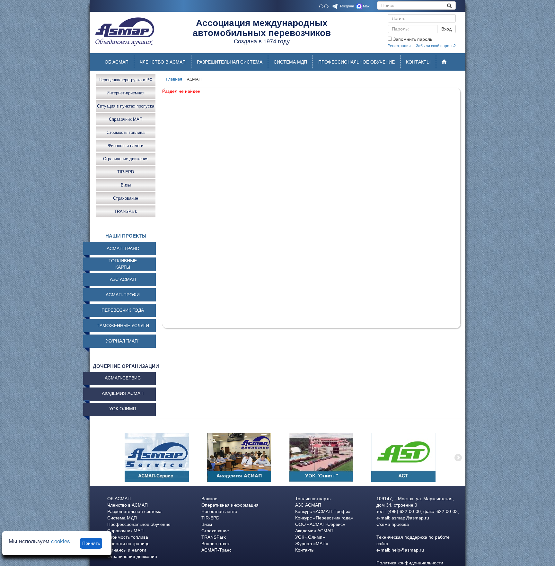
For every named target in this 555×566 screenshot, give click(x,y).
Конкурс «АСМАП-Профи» (323, 511)
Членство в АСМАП (127, 505)
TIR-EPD (125, 171)
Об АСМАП (119, 498)
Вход (446, 28)
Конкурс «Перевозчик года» (324, 517)
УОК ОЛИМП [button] (122, 408)
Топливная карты (313, 498)
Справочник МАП (125, 119)
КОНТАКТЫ (418, 62)
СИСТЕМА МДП (290, 62)
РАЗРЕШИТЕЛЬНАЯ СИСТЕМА (229, 62)
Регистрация (399, 46)
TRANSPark (125, 211)
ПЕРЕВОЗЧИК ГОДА (122, 310)
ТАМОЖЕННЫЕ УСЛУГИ (123, 325)
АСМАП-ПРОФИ (123, 294)
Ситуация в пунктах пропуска (125, 105)
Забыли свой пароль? (436, 46)
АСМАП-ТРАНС (123, 248)
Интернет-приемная (126, 92)
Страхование (125, 198)
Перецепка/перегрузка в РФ (126, 79)
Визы (126, 184)
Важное (209, 498)
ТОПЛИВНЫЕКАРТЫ (123, 264)
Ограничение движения (125, 158)
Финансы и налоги (125, 145)
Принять (91, 543)
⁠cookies (60, 541)
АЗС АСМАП (123, 279)
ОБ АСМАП (116, 62)
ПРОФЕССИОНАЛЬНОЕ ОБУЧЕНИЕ (356, 62)
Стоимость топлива (126, 132)
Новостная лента (219, 511)
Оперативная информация (230, 505)
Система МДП (122, 517)
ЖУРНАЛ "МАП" (122, 341)
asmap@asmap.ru (410, 517)
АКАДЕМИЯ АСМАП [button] (123, 393)
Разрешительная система (134, 511)
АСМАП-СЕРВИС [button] (123, 377)
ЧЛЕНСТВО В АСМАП (163, 62)
